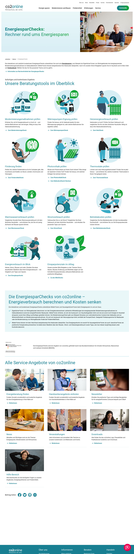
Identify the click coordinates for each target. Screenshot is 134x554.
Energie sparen (44, 8)
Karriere (102, 2)
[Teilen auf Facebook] (19, 495)
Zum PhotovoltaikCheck (58, 177)
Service (98, 8)
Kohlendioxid (12, 68)
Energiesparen (67, 63)
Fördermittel (77, 8)
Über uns (81, 2)
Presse (97, 2)
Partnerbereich (109, 2)
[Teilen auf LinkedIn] (30, 495)
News (86, 2)
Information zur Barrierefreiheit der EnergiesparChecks (26, 71)
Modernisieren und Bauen (61, 8)
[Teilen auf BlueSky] (25, 495)
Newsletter (91, 2)
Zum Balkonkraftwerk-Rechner (61, 181)
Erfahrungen (88, 8)
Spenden (117, 2)
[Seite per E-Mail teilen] (35, 495)
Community (123, 8)
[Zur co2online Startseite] (14, 8)
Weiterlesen (13, 403)
